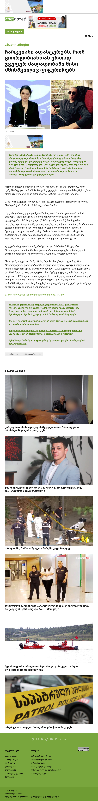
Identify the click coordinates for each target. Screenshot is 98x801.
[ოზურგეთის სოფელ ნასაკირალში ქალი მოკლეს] (49, 700)
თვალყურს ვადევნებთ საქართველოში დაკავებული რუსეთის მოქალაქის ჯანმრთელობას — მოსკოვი (47, 607)
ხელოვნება (10, 770)
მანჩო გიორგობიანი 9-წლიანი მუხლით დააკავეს (35, 294)
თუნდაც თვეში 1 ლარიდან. (59, 333)
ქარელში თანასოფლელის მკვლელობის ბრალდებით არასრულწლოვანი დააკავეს (42, 428)
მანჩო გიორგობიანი (32, 354)
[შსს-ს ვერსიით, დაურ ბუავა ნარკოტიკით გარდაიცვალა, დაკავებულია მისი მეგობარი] (49, 460)
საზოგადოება (11, 759)
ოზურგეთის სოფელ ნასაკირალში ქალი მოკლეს (38, 727)
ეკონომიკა (10, 763)
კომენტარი (10, 766)
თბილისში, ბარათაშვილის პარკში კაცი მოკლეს (38, 548)
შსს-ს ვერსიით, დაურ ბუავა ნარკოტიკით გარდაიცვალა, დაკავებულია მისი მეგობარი (43, 489)
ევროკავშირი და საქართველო (46, 770)
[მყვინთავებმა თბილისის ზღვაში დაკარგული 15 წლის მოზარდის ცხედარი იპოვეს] (49, 639)
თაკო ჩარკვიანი (13, 354)
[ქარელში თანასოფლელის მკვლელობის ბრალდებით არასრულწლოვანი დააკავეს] (49, 400)
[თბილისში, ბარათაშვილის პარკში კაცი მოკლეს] (49, 521)
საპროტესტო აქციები (41, 759)
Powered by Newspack (13, 794)
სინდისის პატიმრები (41, 756)
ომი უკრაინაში (38, 763)
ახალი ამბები (17, 44)
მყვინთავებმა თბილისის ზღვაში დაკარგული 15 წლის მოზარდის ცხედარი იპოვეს (42, 668)
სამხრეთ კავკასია (14, 773)
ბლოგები (9, 777)
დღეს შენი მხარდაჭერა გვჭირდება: (29, 330)
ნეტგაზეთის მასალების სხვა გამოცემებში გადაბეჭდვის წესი (32, 797)
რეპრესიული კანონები (42, 766)
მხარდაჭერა (14, 31)
